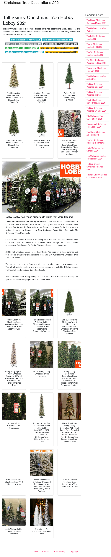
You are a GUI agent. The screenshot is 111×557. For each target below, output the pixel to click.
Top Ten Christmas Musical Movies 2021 (95, 53)
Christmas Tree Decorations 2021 (32, 2)
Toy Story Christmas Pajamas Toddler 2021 (96, 61)
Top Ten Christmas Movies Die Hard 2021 (96, 141)
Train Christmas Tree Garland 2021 (95, 149)
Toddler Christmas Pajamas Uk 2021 (94, 93)
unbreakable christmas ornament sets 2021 (24, 44)
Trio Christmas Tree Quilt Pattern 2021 (94, 117)
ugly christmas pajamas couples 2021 (61, 52)
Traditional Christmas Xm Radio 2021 (95, 133)
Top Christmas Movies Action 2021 (96, 77)
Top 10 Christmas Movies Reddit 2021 (95, 45)
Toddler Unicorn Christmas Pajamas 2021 (94, 166)
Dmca (35, 551)
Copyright (74, 551)
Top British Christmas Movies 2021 (95, 37)
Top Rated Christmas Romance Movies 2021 (96, 21)
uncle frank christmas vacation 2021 (58, 39)
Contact (45, 551)
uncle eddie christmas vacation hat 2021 (61, 44)
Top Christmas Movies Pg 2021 (96, 29)
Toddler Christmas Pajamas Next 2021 (94, 85)
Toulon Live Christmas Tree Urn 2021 (96, 69)
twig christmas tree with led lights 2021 (21, 48)
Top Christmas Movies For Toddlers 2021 (96, 157)
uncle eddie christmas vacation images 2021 (59, 48)
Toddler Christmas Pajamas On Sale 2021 (96, 109)
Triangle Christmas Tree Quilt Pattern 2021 (96, 176)
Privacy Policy (59, 551)
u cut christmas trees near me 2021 (25, 39)
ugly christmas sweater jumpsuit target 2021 (24, 52)
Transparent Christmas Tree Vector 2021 (96, 125)
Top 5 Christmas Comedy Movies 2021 (95, 101)
